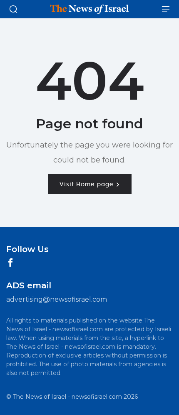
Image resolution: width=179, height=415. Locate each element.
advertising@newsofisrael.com (56, 299)
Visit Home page (88, 184)
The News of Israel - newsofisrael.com (67, 396)
